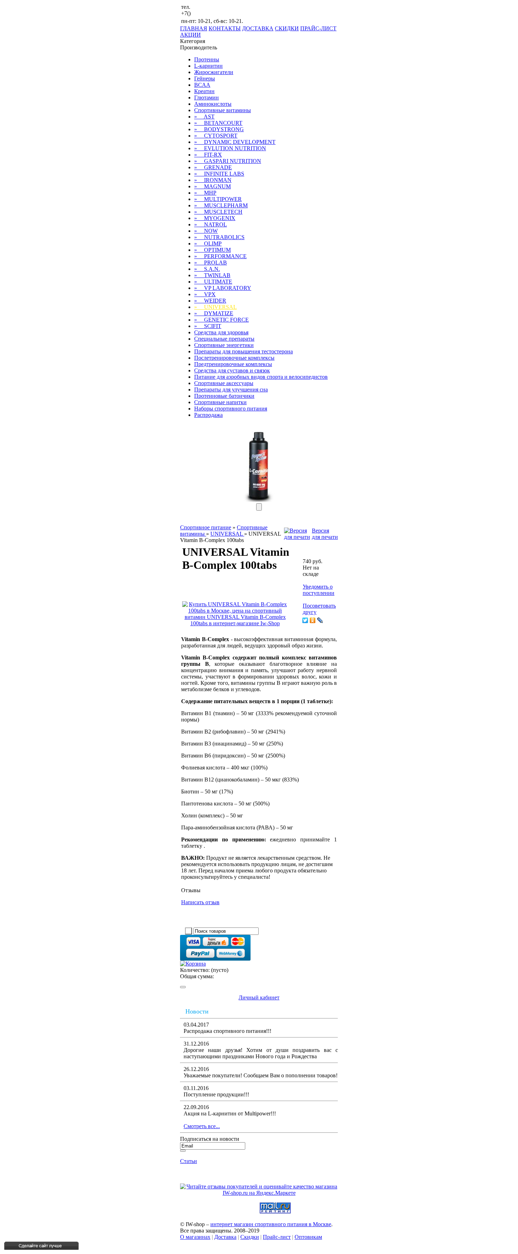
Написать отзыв (200, 902)
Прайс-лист (277, 1237)
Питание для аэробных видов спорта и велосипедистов (261, 377)
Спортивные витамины (222, 110)
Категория (192, 41)
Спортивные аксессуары (223, 383)
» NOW (206, 231)
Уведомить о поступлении (318, 590)
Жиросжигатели (213, 72)
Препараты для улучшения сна (231, 389)
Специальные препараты (224, 339)
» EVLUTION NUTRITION (230, 148)
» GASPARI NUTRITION (227, 161)
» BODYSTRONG (219, 129)
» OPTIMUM (212, 250)
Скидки (249, 1237)
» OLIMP (208, 243)
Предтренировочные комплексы (233, 364)
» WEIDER (210, 301)
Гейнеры (204, 78)
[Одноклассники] (312, 620)
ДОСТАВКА (257, 28)
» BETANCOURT (218, 123)
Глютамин (206, 98)
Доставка (225, 1237)
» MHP (205, 193)
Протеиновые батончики (224, 396)
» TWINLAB (212, 275)
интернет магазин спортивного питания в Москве (270, 1224)
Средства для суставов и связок (232, 370)
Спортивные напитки (220, 402)
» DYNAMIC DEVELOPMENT (235, 142)
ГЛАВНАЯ (193, 28)
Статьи (188, 1161)
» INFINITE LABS (219, 174)
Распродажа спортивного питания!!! (227, 1031)
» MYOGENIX (214, 218)
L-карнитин (208, 66)
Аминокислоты (213, 104)
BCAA (202, 85)
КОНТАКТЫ (225, 28)
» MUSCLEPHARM (221, 205)
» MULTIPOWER (218, 199)
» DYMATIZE (213, 313)
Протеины (206, 59)
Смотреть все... (202, 1126)
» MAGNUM (212, 186)
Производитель (198, 47)
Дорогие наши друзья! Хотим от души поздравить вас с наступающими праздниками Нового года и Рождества (261, 1053)
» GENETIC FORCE (221, 320)
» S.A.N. (207, 269)
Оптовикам (308, 1237)
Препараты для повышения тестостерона (243, 351)
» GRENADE (213, 167)
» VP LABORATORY (222, 288)
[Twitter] (305, 620)
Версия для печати (325, 534)
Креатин (204, 91)
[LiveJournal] (320, 620)
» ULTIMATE (213, 282)
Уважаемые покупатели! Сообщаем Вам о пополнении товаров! (261, 1075)
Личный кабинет (259, 997)
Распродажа (208, 415)
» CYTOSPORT (216, 136)
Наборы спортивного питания (230, 409)
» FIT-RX (208, 155)
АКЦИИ (190, 35)
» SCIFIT (207, 326)
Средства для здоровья (221, 332)
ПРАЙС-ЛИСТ (318, 28)
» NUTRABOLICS (219, 237)
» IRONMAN (213, 180)
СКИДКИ (287, 28)
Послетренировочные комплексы (234, 358)
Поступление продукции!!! (216, 1094)
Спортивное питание (205, 527)
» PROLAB (210, 263)
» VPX (205, 294)
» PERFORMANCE (220, 256)
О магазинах (195, 1237)
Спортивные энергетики (224, 345)
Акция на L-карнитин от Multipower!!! (230, 1113)
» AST (204, 117)
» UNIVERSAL (215, 307)
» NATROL (210, 224)
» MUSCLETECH (218, 212)
